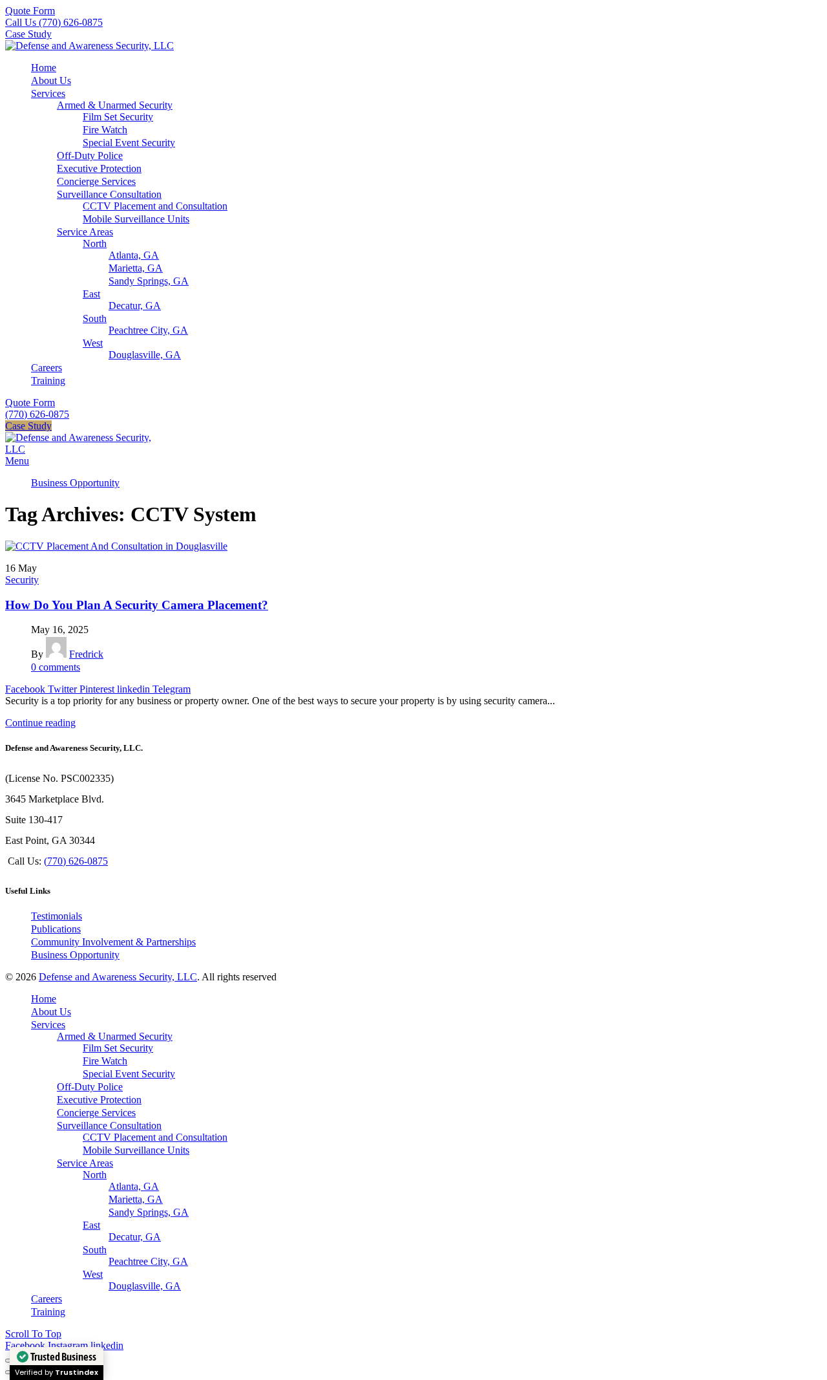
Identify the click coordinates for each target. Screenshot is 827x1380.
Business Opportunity (75, 954)
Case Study (28, 33)
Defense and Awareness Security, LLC (118, 976)
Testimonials (56, 916)
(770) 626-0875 (37, 414)
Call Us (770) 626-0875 (54, 22)
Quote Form (30, 10)
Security (22, 579)
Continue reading (40, 722)
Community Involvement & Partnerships (113, 941)
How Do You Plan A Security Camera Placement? (136, 605)
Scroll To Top (33, 1333)
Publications (56, 928)
